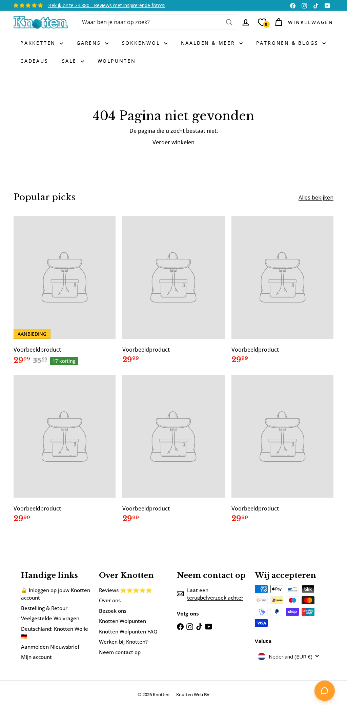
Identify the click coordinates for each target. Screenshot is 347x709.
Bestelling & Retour (44, 608)
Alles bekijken (316, 197)
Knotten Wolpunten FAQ (128, 631)
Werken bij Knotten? (123, 641)
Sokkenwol (142, 43)
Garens (90, 43)
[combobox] (157, 22)
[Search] (229, 22)
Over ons (110, 600)
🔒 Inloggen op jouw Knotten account (55, 594)
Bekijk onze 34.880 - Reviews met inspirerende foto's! (106, 5)
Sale (70, 61)
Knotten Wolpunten (122, 621)
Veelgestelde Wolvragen (50, 618)
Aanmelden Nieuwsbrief (50, 646)
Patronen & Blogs (288, 43)
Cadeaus (34, 61)
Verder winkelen (173, 142)
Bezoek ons (112, 610)
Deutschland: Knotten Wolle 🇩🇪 (54, 632)
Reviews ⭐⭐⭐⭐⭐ (125, 590)
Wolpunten (117, 61)
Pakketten (39, 43)
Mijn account (36, 656)
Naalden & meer (209, 43)
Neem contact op (120, 652)
